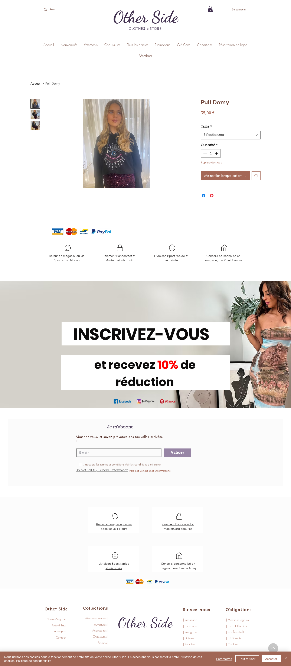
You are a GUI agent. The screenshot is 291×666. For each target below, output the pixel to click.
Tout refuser (247, 659)
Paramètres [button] (224, 659)
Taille (206, 126)
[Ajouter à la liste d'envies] (256, 175)
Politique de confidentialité (33, 661)
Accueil (35, 83)
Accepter (271, 659)
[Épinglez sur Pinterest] (211, 195)
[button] (210, 9)
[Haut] (273, 648)
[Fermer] (285, 659)
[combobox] (231, 135)
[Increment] (217, 153)
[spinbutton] (210, 153)
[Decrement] (204, 153)
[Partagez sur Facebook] (203, 195)
